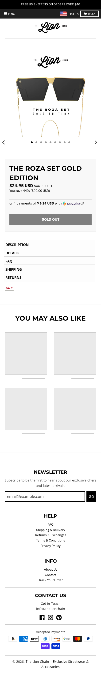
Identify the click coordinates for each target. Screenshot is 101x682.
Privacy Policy (50, 546)
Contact (50, 575)
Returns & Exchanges (50, 535)
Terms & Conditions (50, 540)
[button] (50, 203)
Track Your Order (51, 580)
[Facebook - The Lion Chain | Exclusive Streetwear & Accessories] (42, 617)
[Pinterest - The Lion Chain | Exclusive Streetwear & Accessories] (59, 617)
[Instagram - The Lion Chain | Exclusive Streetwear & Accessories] (50, 617)
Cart (91, 13)
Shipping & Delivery (50, 530)
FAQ (50, 524)
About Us (50, 569)
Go (91, 496)
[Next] (96, 142)
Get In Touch (51, 603)
